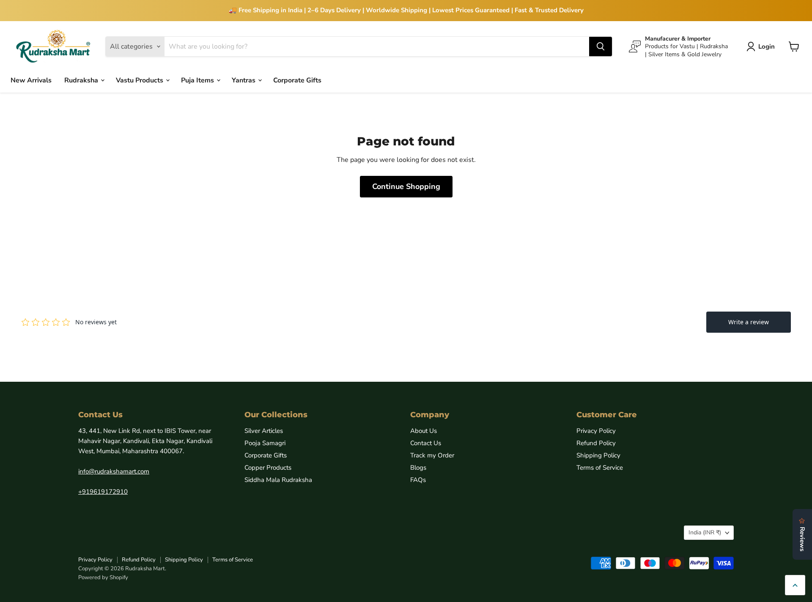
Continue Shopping (406, 186)
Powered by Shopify (103, 577)
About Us (423, 431)
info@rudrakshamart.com (113, 471)
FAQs (418, 480)
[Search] (600, 46)
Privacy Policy (596, 431)
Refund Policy (596, 443)
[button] (762, 46)
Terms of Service (599, 467)
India (705, 532)
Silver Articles (263, 431)
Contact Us (425, 443)
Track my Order (432, 455)
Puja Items (198, 80)
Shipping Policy (598, 455)
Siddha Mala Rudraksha (278, 480)
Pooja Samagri (264, 443)
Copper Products (267, 467)
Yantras (244, 80)
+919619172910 (103, 491)
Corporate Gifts (297, 80)
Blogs (418, 467)
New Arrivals (31, 80)
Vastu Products (140, 80)
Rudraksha (82, 80)
